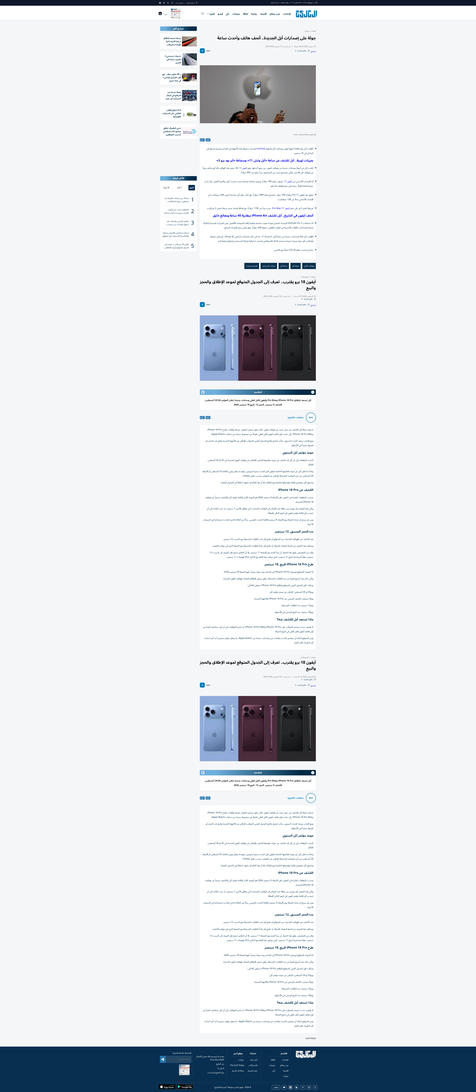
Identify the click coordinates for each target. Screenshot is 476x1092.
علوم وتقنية (305, 277)
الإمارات (287, 14)
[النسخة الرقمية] (176, 14)
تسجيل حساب (179, 2)
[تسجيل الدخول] (196, 2)
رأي (227, 14)
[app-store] (167, 1087)
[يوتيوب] (160, 3)
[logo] (306, 14)
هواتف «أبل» (309, 266)
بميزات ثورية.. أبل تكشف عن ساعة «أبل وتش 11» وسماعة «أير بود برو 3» (264, 160)
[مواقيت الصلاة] (160, 14)
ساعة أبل (283, 266)
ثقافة (245, 14)
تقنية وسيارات (251, 266)
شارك (208, 51)
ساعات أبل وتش (268, 266)
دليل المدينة (252, 1071)
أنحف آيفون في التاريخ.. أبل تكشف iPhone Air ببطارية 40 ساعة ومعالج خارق (263, 215)
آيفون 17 (288, 181)
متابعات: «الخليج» (295, 417)
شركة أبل (295, 266)
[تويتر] (168, 3)
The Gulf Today (237, 1065)
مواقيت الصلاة (285, 2)
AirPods (261, 148)
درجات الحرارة (274, 2)
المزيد (212, 14)
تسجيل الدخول (191, 2)
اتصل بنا (220, 1068)
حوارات (241, 1060)
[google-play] (185, 1087)
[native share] (202, 50)
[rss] (297, 1087)
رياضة (254, 14)
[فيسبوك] (172, 3)
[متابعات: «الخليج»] (311, 417)
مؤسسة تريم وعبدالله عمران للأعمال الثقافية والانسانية (210, 1058)
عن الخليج (220, 1064)
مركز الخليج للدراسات (215, 1073)
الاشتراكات (253, 1065)
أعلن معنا (253, 1060)
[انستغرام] (164, 3)
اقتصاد (263, 14)
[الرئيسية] (306, 1058)
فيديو (220, 14)
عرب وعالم (275, 14)
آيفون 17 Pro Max (280, 208)
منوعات (236, 14)
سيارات (307, 31)
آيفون (244, 168)
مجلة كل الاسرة (238, 1071)
